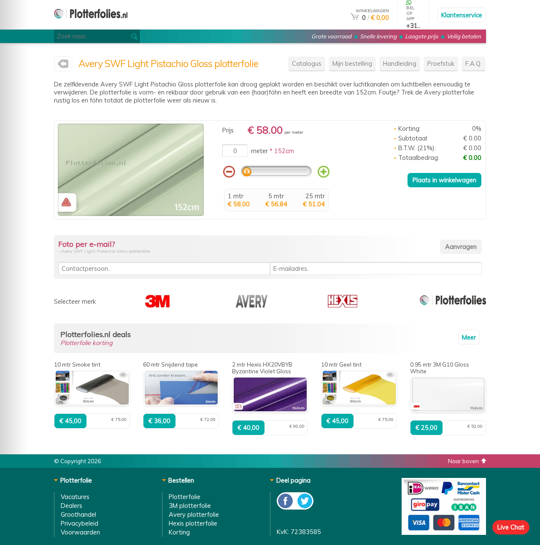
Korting (179, 532)
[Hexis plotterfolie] (342, 305)
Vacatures (75, 497)
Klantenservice (461, 15)
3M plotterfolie (190, 506)
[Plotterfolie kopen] (90, 26)
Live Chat (510, 527)
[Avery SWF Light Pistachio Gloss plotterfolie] (131, 214)
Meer (469, 337)
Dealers (71, 506)
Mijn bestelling (352, 63)
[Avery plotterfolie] (63, 66)
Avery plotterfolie (194, 514)
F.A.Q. (473, 63)
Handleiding (399, 63)
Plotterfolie (184, 497)
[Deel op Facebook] (286, 507)
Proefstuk (440, 63)
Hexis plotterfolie (193, 523)
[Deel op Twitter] (304, 507)
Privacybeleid (79, 523)
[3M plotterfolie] (157, 305)
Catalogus (306, 63)
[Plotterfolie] (453, 305)
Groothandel (78, 514)
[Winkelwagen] (355, 17)
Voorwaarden (80, 532)
